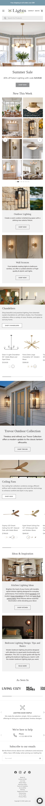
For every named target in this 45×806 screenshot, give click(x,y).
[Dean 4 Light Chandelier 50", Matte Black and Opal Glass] (11, 342)
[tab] (16, 181)
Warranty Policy (22, 784)
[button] (42, 11)
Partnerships (22, 793)
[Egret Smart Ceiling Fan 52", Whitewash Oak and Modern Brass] (31, 513)
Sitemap (22, 789)
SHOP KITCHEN (22, 607)
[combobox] (22, 18)
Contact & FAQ (22, 779)
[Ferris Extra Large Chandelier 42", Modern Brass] (31, 342)
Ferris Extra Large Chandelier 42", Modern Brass (31, 357)
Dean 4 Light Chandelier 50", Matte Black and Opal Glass (11, 357)
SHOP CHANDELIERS (12, 325)
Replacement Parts (22, 791)
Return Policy (22, 782)
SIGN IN (37, 11)
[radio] (9, 366)
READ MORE (22, 666)
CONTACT (31, 11)
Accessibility (22, 788)
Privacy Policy (22, 796)
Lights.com (28, 801)
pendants (33, 594)
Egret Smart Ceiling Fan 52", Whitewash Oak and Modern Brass (30, 528)
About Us (22, 777)
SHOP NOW (23, 85)
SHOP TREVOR (22, 449)
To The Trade (22, 795)
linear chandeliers (17, 596)
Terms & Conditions (22, 786)
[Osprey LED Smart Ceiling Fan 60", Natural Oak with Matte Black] (11, 513)
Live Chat (22, 781)
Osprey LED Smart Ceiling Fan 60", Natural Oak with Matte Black (10, 528)
